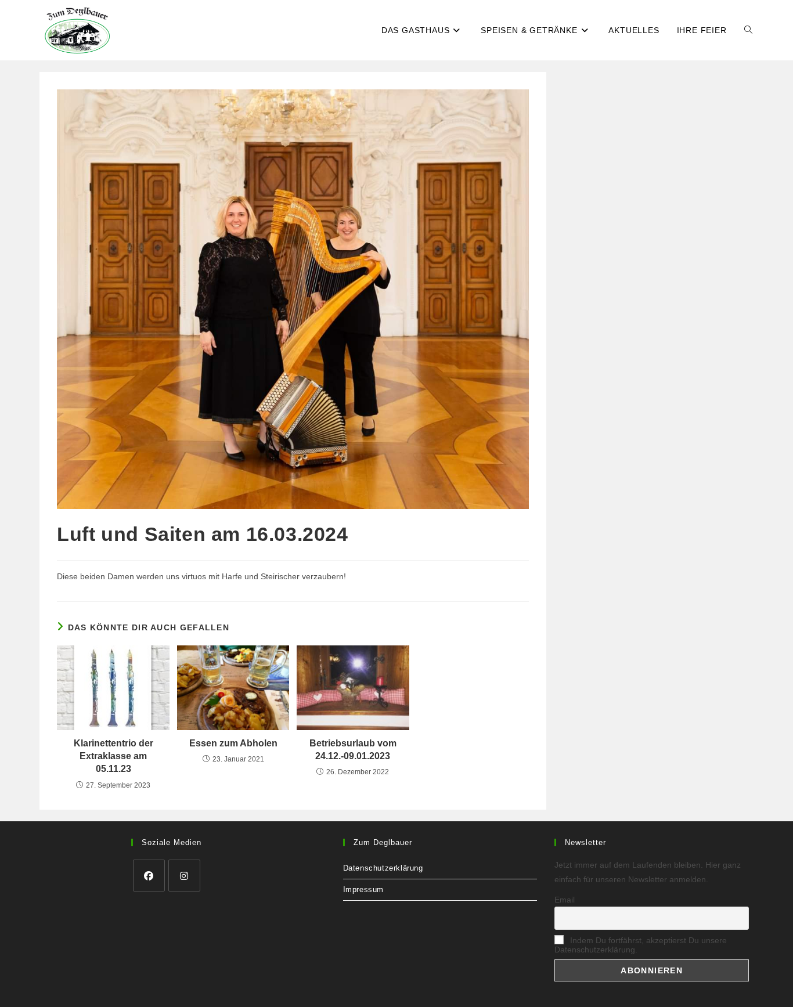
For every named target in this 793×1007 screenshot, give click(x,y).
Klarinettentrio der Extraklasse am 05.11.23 (113, 756)
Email (564, 899)
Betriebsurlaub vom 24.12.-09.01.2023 (352, 749)
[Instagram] (184, 875)
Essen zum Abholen (233, 743)
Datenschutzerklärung (383, 868)
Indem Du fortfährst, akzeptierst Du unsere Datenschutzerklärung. (640, 945)
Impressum (363, 889)
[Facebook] (149, 875)
